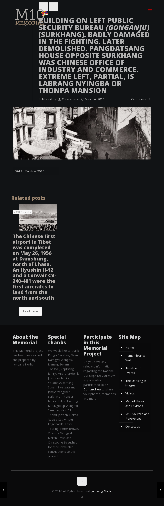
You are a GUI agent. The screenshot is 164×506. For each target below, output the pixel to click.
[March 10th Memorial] (31, 17)
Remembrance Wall (135, 358)
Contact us (132, 426)
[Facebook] (82, 498)
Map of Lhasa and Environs (134, 403)
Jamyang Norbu (101, 491)
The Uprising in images (135, 383)
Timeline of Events (133, 370)
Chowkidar (69, 99)
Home (129, 348)
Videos (130, 393)
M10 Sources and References (137, 416)
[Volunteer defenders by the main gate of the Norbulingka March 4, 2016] (160, 490)
